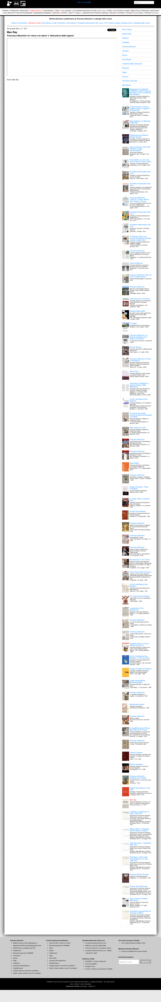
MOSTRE (56, 13)
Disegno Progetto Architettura (140, 668)
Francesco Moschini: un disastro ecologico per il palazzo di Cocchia (138, 337)
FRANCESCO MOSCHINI (19, 10)
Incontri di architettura (138, 511)
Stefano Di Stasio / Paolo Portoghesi (139, 488)
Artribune (125, 38)
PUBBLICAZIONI (35, 10)
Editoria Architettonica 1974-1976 (140, 789)
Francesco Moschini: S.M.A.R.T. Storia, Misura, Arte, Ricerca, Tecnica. (139, 199)
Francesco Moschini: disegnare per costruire (138, 777)
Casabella (125, 42)
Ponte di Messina (136, 263)
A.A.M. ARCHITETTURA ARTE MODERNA (17, 13)
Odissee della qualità (137, 311)
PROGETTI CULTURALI (134, 13)
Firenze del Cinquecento (138, 886)
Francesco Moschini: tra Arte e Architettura (140, 360)
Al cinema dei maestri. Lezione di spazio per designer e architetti (141, 415)
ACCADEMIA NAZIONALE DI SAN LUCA (87, 10)
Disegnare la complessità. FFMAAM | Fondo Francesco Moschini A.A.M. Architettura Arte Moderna (140, 91)
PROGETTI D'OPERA (117, 13)
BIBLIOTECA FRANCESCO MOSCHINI (144, 10)
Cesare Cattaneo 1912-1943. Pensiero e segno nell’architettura (140, 149)
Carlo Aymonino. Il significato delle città (140, 844)
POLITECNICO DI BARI (121, 10)
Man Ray (133, 800)
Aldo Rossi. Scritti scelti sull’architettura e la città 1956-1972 (139, 859)
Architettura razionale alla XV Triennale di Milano (140, 912)
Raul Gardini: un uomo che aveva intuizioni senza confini (140, 161)
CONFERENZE (48, 10)
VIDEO (57, 10)
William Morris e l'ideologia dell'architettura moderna (139, 830)
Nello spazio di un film (138, 427)
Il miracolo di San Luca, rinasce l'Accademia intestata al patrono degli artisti (140, 238)
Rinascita (125, 68)
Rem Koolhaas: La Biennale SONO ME (140, 122)
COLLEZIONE (66, 10)
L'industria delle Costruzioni (132, 63)
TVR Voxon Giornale (129, 81)
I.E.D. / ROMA (107, 10)
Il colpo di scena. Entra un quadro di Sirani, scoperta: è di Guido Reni (140, 108)
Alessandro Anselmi (137, 704)
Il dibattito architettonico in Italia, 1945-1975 (139, 813)
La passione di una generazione (137, 609)
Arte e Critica (127, 29)
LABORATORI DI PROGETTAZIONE (95, 13)
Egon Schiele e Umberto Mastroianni (139, 899)
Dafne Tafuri (134, 371)
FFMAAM (5, 10)
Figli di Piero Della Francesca (140, 572)
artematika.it (83, 986)
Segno (124, 72)
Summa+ (125, 76)
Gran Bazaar (126, 59)
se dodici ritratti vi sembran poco (140, 499)
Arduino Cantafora (136, 764)
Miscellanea (126, 85)
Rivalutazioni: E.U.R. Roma (140, 559)
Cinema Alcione (135, 347)
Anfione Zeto (126, 33)
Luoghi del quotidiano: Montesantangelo (138, 681)
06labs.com (91, 986)
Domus (124, 55)
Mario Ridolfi (134, 463)
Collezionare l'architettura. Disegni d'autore (139, 136)
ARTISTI (64, 13)
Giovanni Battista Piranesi (139, 874)
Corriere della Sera (129, 46)
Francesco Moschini (137, 250)
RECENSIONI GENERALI (43, 13)
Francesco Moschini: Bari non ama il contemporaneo (141, 276)
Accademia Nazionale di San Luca (140, 172)
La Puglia (133, 323)
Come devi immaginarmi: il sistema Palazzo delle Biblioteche (139, 385)
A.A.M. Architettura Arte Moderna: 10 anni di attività (140, 657)
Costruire (125, 51)
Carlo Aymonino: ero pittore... (140, 298)
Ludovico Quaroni (136, 752)
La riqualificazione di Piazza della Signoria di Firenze (140, 729)
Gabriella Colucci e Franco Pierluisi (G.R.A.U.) (139, 644)
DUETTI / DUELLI (75, 13)
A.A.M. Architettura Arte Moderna (138, 400)
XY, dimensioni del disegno (140, 596)
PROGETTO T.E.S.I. (152, 13)
